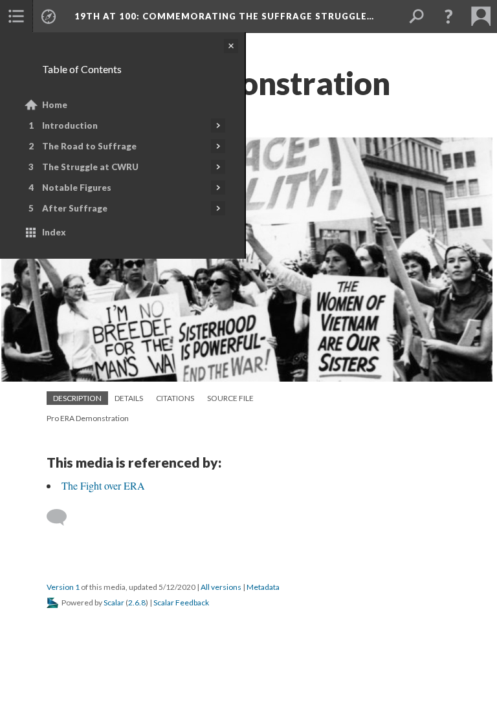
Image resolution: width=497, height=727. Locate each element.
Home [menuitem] (54, 105)
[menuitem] (16, 16)
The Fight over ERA (103, 485)
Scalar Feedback (181, 602)
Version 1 (63, 587)
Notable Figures (76, 187)
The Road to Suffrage (89, 146)
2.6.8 (137, 602)
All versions (221, 587)
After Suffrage (74, 208)
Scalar (114, 602)
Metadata (263, 587)
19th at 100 (224, 16)
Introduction (70, 125)
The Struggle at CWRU (90, 167)
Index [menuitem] (54, 232)
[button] (448, 16)
